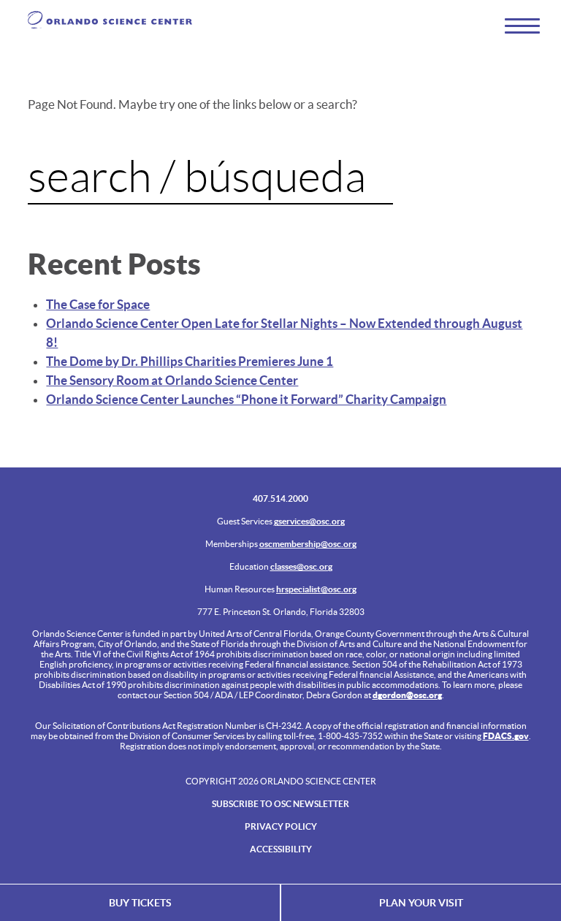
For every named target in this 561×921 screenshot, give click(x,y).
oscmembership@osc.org (307, 544)
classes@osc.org (301, 566)
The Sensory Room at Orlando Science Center (172, 380)
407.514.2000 (280, 498)
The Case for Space (98, 304)
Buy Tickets (140, 903)
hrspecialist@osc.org (316, 589)
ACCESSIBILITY (281, 849)
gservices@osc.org (309, 521)
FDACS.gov (506, 736)
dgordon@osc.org (407, 695)
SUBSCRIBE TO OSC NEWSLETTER (280, 804)
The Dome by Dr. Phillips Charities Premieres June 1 (189, 361)
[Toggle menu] (515, 25)
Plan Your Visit (421, 903)
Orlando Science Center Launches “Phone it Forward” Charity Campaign (246, 399)
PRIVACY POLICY (281, 826)
